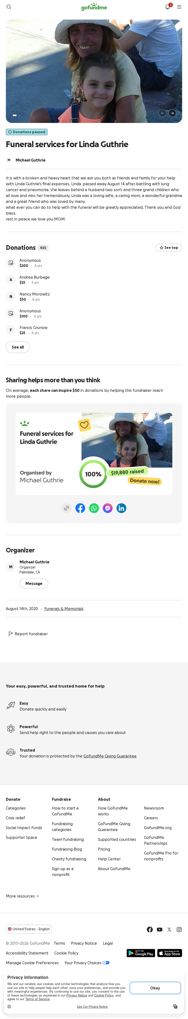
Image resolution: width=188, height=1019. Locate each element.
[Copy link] (66, 508)
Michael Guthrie (34, 562)
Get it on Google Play (141, 953)
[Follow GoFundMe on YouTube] (159, 929)
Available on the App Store (169, 953)
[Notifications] (167, 7)
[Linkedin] (121, 508)
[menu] (179, 7)
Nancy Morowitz (35, 294)
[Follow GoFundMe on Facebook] (150, 929)
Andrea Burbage (35, 277)
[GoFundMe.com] (94, 6)
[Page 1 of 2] (15, 115)
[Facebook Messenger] (108, 508)
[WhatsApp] (94, 508)
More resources (20, 896)
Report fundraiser (31, 634)
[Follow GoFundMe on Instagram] (179, 929)
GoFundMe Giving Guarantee (110, 756)
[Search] (9, 7)
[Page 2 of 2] (19, 115)
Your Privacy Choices (83, 963)
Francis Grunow (33, 327)
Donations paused (29, 132)
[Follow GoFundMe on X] (169, 929)
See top (171, 248)
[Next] (172, 113)
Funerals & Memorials (63, 608)
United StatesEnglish (31, 929)
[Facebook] (80, 508)
